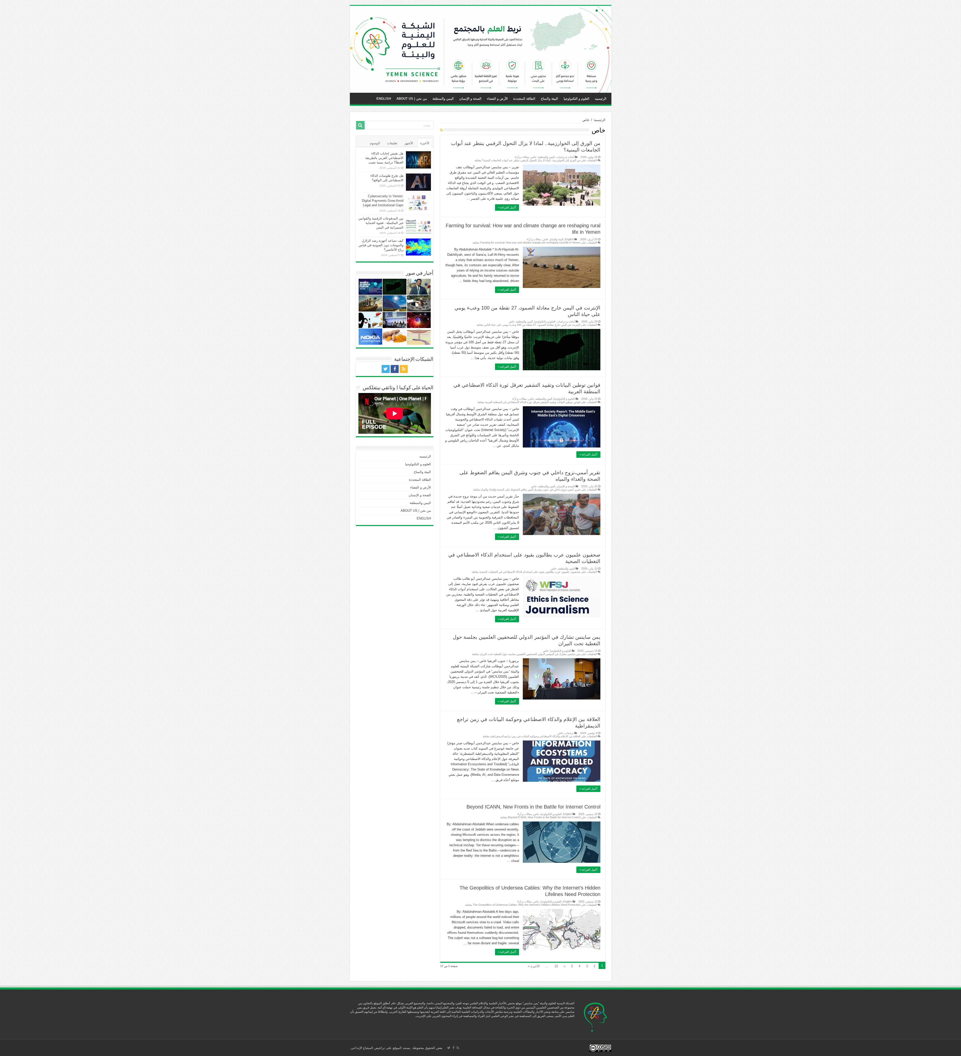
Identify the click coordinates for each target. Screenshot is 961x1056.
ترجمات (569, 733)
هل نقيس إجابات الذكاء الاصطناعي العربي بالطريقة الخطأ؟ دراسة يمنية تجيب (384, 158)
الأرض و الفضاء (497, 98)
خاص (533, 157)
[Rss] (404, 369)
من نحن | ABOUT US (411, 98)
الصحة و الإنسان (470, 98)
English (569, 239)
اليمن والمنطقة (443, 98)
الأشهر (408, 143)
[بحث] (360, 125)
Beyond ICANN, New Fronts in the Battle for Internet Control (533, 807)
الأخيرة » (534, 966)
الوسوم (375, 143)
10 (556, 966)
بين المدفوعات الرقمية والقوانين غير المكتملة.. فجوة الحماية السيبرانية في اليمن (380, 222)
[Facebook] (395, 369)
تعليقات (392, 143)
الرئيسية (599, 120)
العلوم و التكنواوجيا (576, 98)
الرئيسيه (600, 98)
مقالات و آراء (522, 157)
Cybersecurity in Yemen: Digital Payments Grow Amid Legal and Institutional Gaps (382, 200)
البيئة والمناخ (549, 98)
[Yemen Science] (480, 49)
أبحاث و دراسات (565, 157)
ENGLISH (383, 98)
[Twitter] (386, 369)
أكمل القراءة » (507, 207)
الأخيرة (424, 143)
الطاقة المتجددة (524, 98)
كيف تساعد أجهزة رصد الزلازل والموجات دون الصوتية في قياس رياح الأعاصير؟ (381, 245)
